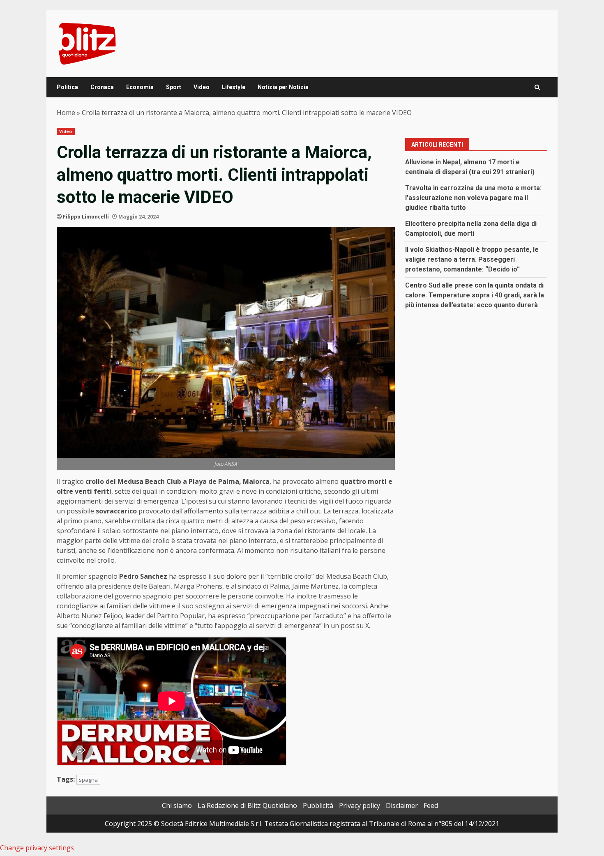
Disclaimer (402, 805)
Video (202, 87)
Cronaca (102, 87)
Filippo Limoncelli (86, 216)
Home (66, 112)
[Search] (537, 87)
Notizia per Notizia (283, 87)
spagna (88, 779)
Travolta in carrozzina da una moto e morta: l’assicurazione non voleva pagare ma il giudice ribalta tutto (473, 198)
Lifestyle (233, 87)
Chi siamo (177, 805)
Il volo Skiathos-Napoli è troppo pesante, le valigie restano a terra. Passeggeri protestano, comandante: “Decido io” (472, 259)
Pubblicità (318, 805)
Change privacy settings (37, 847)
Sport (173, 87)
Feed (431, 805)
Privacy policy (359, 805)
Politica (67, 87)
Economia (140, 87)
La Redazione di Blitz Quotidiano (247, 805)
